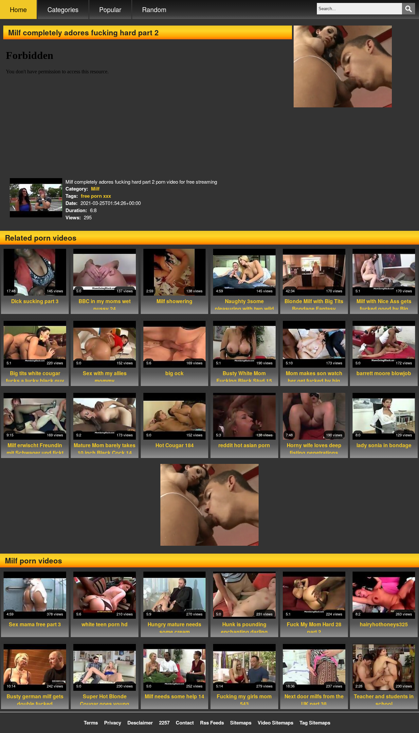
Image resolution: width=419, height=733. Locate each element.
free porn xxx (96, 195)
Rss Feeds (212, 722)
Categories (63, 9)
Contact (185, 722)
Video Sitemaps (275, 722)
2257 (164, 722)
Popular (110, 9)
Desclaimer (140, 722)
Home (18, 9)
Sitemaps (240, 722)
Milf (95, 188)
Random (154, 9)
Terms (91, 722)
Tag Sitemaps (315, 722)
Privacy (112, 722)
